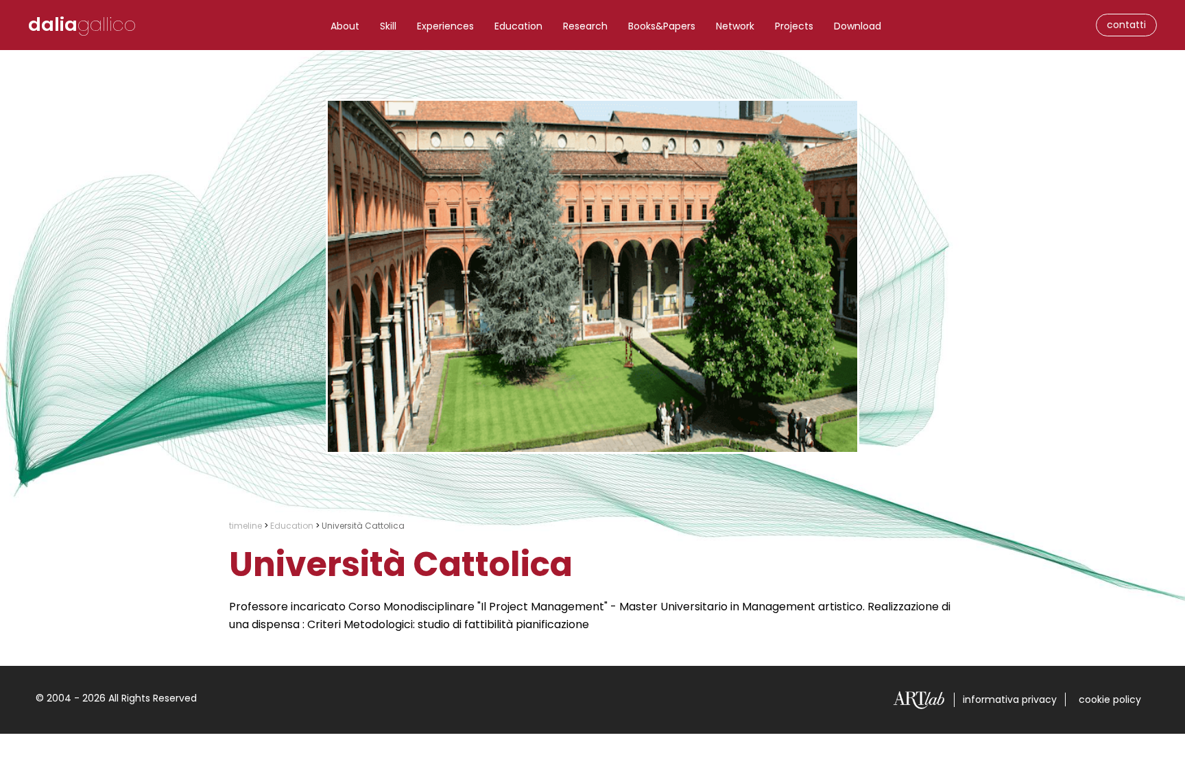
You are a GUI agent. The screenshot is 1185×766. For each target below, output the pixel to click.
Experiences (445, 26)
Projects (794, 26)
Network (735, 26)
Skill (388, 26)
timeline (245, 525)
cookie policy (1110, 699)
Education (518, 26)
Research (585, 26)
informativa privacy (1010, 699)
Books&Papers (661, 26)
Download (857, 26)
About (345, 26)
